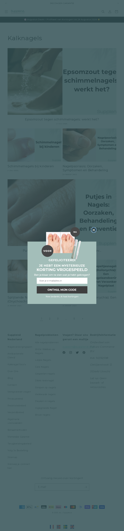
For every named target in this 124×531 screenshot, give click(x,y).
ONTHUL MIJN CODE (62, 290)
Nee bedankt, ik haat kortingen (62, 296)
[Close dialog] (93, 230)
